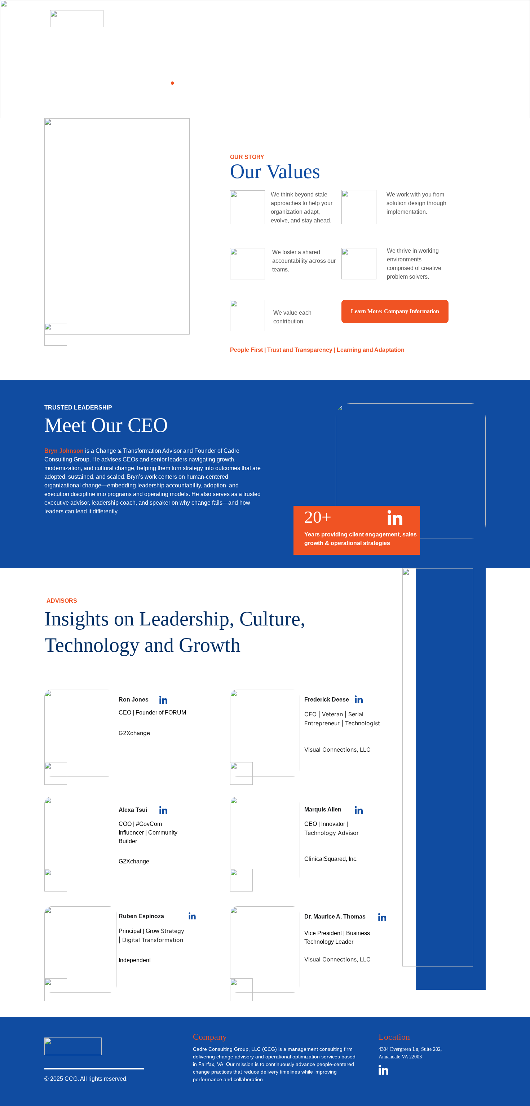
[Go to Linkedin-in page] (476, 18)
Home (281, 18)
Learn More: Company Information (395, 311)
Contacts (434, 18)
